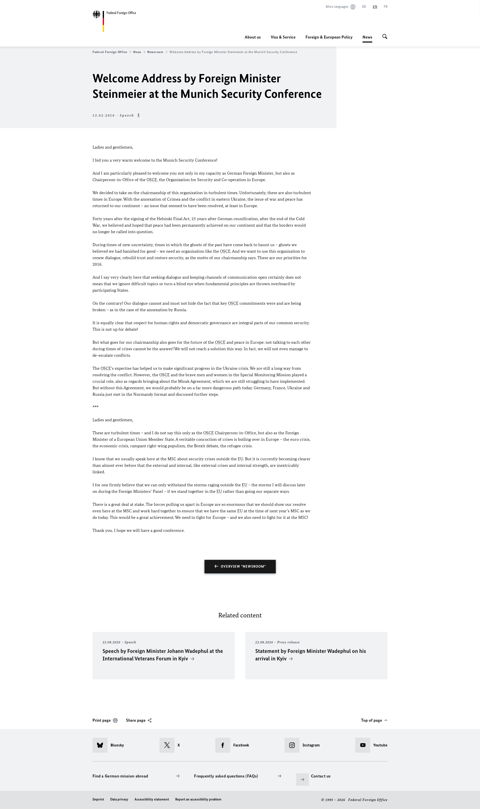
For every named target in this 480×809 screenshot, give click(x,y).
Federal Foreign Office (109, 52)
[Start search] (385, 37)
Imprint (98, 799)
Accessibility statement (151, 799)
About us (253, 37)
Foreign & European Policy (329, 37)
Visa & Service (283, 37)
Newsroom (155, 52)
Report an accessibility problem (198, 799)
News (367, 39)
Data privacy (119, 799)
